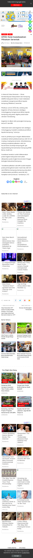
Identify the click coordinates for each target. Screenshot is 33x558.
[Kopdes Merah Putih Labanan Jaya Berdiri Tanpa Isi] (24, 401)
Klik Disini (17, 5)
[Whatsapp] (13, 182)
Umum (5, 380)
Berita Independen (16, 43)
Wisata (5, 382)
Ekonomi (21, 405)
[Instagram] (16, 182)
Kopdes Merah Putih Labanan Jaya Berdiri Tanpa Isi (24, 410)
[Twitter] (10, 182)
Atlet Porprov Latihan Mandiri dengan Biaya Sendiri (7, 336)
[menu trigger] (3, 25)
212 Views (7, 43)
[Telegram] (21, 182)
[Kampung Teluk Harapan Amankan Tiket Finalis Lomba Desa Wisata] (8, 378)
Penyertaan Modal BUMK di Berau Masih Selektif (23, 387)
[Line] (30, 28)
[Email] (29, 300)
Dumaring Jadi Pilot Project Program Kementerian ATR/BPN (8, 410)
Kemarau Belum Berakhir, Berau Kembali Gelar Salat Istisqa (8, 355)
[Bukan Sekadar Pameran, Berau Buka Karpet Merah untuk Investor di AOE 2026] (24, 346)
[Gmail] (19, 182)
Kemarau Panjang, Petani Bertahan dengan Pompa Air (24, 336)
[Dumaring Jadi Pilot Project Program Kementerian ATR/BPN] (8, 401)
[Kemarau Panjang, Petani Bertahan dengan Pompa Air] (24, 328)
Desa (10, 34)
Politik (4, 34)
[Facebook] (8, 182)
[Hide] (31, 34)
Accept (16, 556)
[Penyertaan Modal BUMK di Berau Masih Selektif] (24, 378)
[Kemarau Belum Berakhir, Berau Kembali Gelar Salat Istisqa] (8, 346)
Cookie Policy (26, 552)
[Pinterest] (25, 300)
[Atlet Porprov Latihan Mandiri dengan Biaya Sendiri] (8, 328)
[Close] (31, 3)
